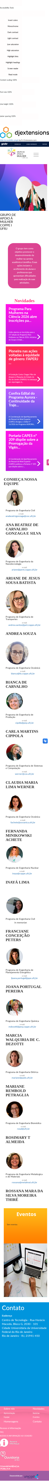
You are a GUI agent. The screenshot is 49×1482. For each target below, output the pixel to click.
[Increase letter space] (11, 122)
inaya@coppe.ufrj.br (22, 874)
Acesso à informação (31, 144)
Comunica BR (17, 144)
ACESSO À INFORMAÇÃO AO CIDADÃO (16, 1436)
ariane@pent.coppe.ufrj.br (24, 570)
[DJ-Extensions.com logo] (24, 138)
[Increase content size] (11, 86)
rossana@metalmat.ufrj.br (24, 1182)
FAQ (1, 1432)
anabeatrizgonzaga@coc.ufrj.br (21, 516)
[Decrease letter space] (27, 116)
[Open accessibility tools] (11, 3)
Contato (37, 1421)
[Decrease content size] (28, 80)
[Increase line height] (11, 110)
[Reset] (11, 13)
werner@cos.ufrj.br (24, 774)
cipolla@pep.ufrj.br (24, 723)
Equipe (6, 1417)
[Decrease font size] (23, 92)
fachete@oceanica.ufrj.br (23, 822)
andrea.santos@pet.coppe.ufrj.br (24, 625)
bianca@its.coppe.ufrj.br (23, 674)
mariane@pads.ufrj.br (22, 1078)
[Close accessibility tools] (34, 14)
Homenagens (11, 1421)
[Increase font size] (11, 98)
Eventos (36, 1417)
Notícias (36, 1413)
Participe (44, 144)
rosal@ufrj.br (23, 1129)
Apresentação (9, 1413)
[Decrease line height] (25, 104)
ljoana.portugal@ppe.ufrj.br (24, 978)
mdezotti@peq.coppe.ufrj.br (22, 1027)
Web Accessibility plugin (9, 140)
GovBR (4, 144)
